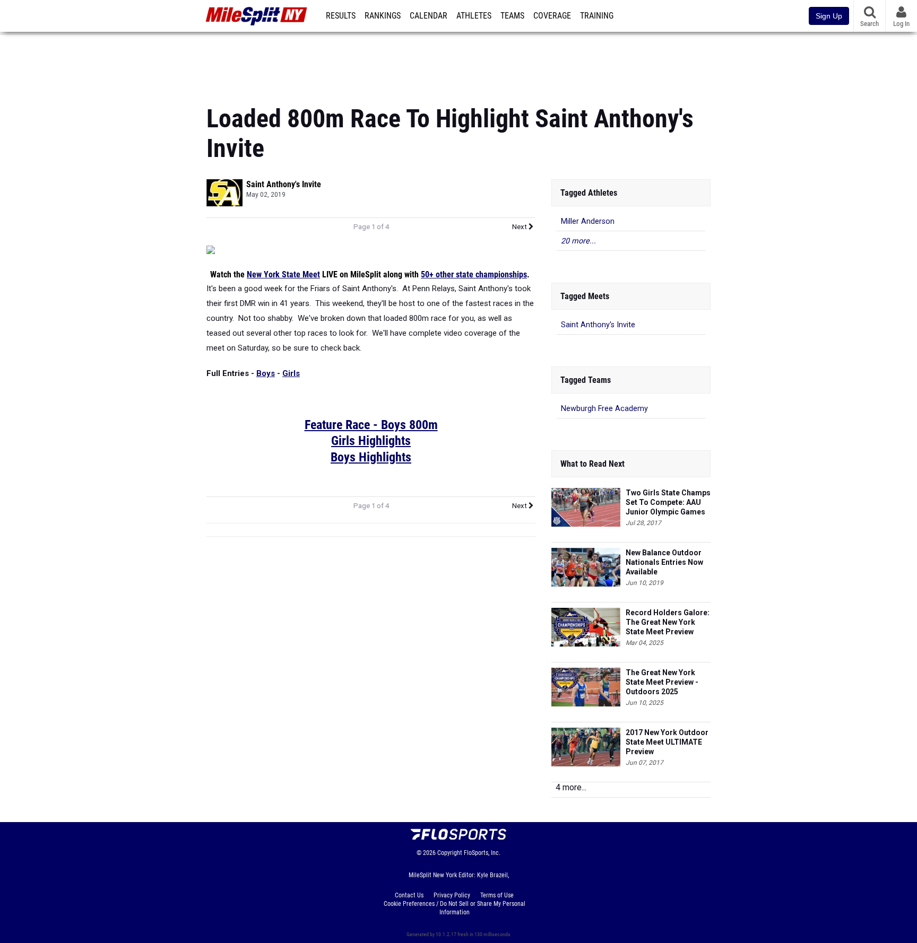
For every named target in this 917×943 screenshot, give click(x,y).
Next (520, 227)
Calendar (428, 16)
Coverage (552, 16)
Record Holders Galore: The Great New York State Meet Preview (668, 622)
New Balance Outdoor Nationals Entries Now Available (664, 562)
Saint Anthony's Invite (283, 184)
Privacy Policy (452, 895)
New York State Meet (283, 275)
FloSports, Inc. (482, 853)
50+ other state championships (474, 275)
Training (596, 16)
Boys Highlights (371, 457)
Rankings (383, 16)
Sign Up (829, 16)
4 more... (571, 787)
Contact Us (409, 895)
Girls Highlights (371, 440)
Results (341, 16)
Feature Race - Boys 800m (371, 424)
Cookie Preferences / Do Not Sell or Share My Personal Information (454, 908)
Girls (291, 373)
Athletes (473, 16)
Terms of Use (497, 895)
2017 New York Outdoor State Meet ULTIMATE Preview (667, 742)
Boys (265, 373)
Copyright (449, 853)
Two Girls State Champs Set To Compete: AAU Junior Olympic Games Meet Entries (668, 502)
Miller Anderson (588, 221)
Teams (512, 16)
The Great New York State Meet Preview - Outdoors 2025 (662, 682)
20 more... (578, 241)
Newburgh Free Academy (604, 408)
